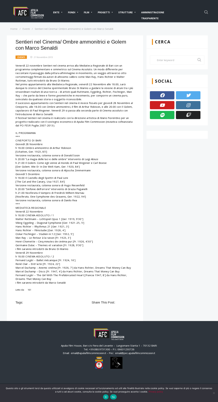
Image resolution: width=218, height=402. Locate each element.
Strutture (125, 12)
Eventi (26, 28)
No (113, 397)
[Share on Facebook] (118, 302)
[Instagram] (188, 105)
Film (86, 12)
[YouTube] (162, 105)
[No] (213, 393)
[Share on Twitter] (122, 302)
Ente (56, 12)
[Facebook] (162, 95)
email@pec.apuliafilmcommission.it (135, 353)
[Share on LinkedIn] (132, 302)
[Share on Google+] (127, 302)
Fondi (71, 12)
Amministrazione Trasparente (152, 13)
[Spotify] (162, 115)
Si (106, 397)
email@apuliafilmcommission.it (88, 353)
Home (14, 28)
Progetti (104, 12)
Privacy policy (156, 391)
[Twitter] (188, 95)
